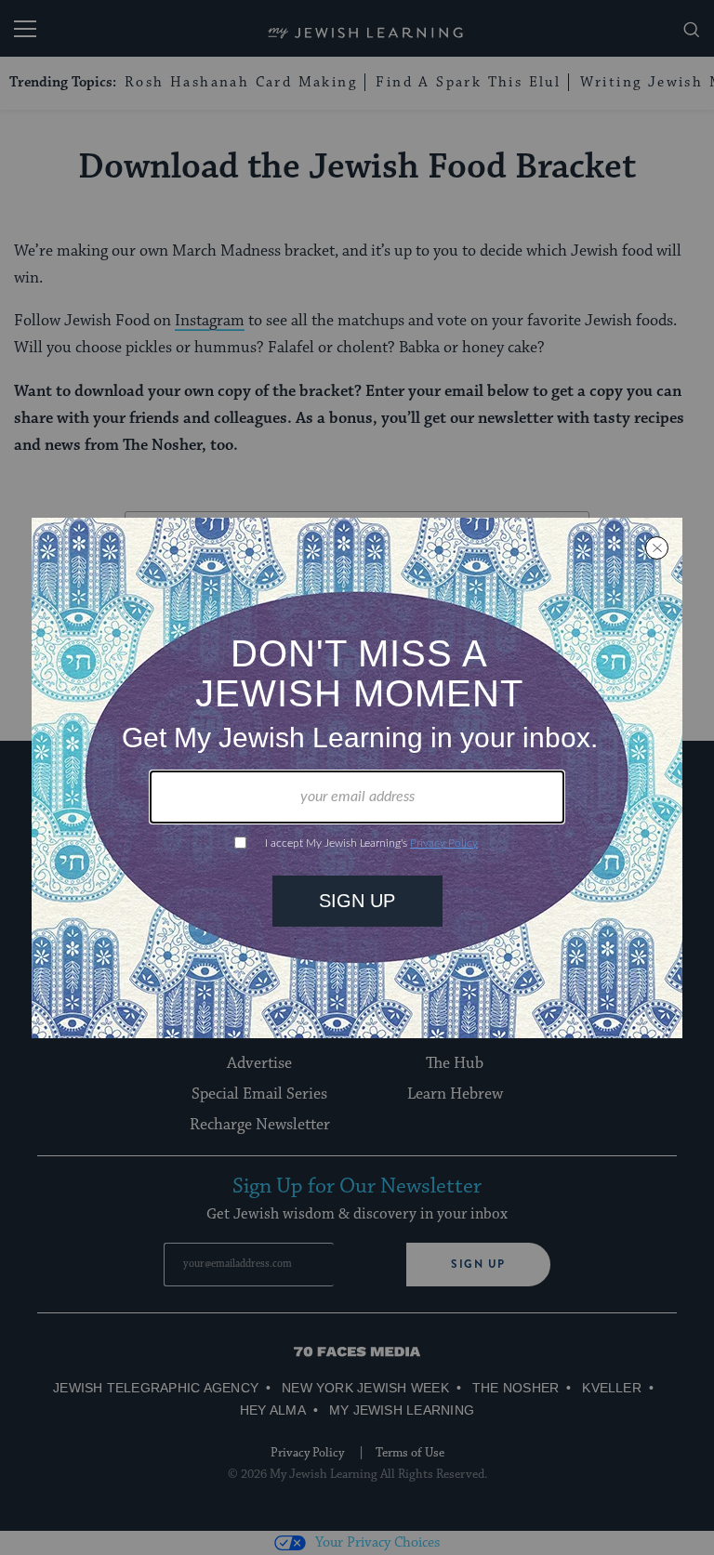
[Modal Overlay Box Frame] (357, 778)
